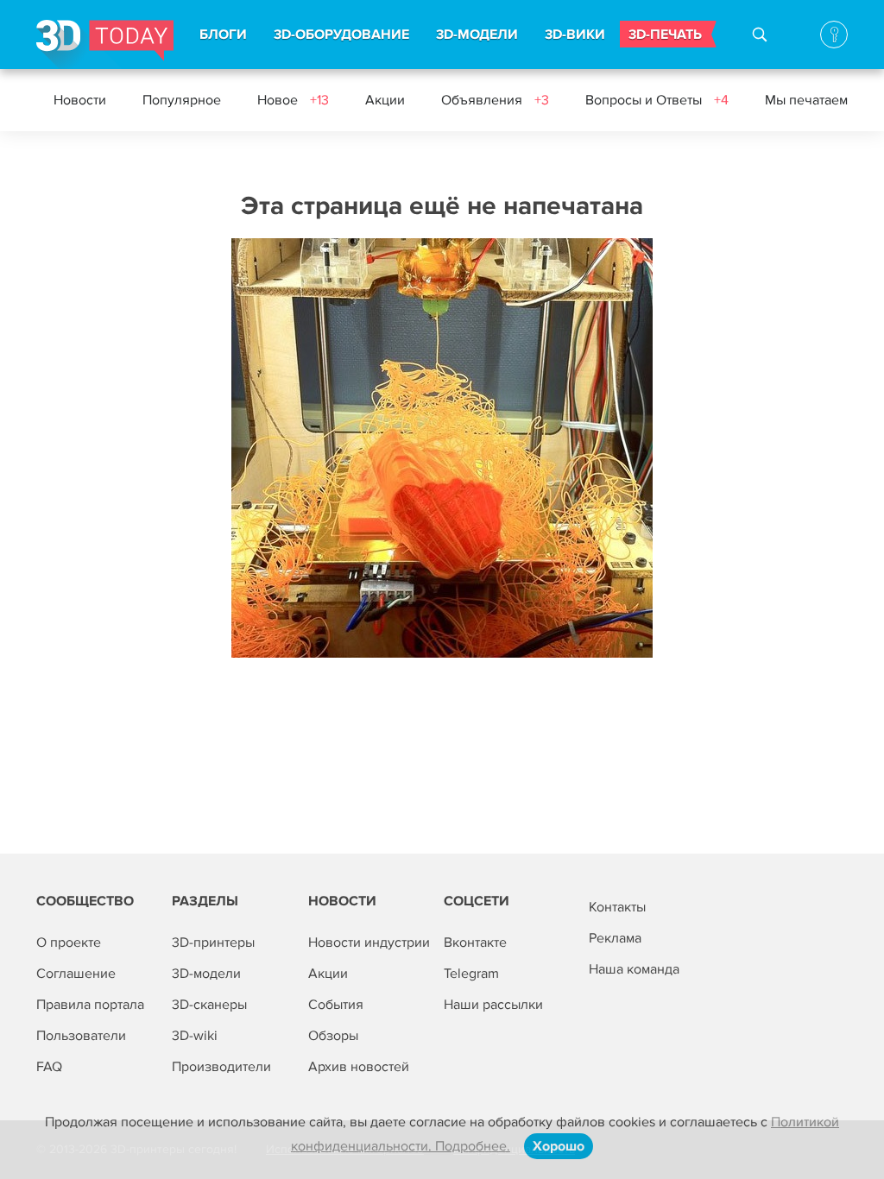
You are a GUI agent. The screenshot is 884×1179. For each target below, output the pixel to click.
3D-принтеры (213, 942)
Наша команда (634, 969)
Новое (293, 100)
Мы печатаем (806, 100)
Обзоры (333, 1035)
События (335, 1004)
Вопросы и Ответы (657, 100)
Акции (385, 100)
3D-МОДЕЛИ (477, 34)
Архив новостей (358, 1066)
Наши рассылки (493, 1004)
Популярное (181, 100)
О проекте (68, 942)
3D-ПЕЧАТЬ (665, 34)
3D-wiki (195, 1035)
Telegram (471, 973)
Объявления (495, 100)
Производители (221, 1066)
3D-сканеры (209, 1004)
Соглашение (76, 973)
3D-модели (206, 973)
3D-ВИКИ (575, 34)
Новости (80, 100)
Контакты (617, 907)
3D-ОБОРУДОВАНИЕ (341, 34)
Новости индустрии (369, 942)
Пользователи (81, 1035)
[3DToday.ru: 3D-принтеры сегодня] (105, 44)
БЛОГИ (223, 34)
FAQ (49, 1066)
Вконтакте (475, 942)
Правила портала (90, 1004)
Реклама (615, 938)
